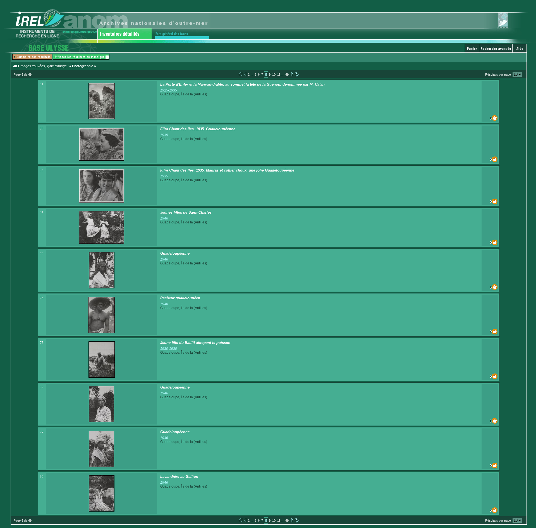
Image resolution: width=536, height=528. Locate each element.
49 (287, 74)
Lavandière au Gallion (179, 476)
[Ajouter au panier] (489, 118)
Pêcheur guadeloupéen (180, 298)
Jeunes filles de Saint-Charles (186, 212)
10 (274, 74)
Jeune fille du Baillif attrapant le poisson (195, 343)
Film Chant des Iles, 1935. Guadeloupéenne (197, 129)
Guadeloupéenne (175, 253)
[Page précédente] (245, 74)
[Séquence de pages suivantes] (297, 74)
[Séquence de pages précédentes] (240, 74)
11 (278, 74)
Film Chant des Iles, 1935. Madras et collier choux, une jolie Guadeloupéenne (227, 170)
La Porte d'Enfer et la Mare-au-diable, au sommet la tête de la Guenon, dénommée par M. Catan (242, 84)
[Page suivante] (291, 74)
